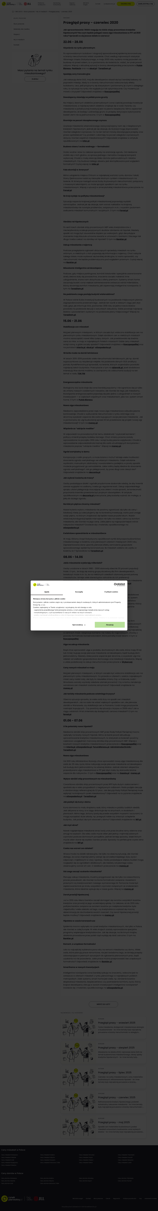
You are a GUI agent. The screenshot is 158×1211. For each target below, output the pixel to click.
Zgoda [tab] (46, 592)
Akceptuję (110, 625)
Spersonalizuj (77, 625)
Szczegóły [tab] (79, 592)
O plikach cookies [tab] (111, 592)
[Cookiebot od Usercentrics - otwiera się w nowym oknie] (115, 584)
